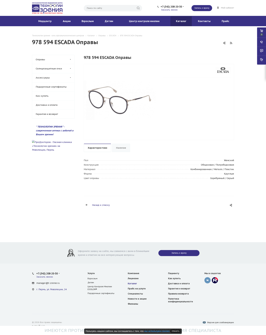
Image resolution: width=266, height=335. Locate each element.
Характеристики (97, 147)
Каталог (181, 21)
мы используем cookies (157, 331)
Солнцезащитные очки (49, 68)
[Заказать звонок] (261, 42)
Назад (85, 102)
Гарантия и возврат (47, 114)
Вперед (155, 102)
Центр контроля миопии (144, 21)
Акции (67, 21)
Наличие (121, 147)
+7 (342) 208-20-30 (171, 6)
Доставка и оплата (47, 104)
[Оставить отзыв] (261, 51)
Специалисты (135, 293)
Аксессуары (43, 77)
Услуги (91, 273)
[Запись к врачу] (261, 60)
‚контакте (207, 280)
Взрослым (88, 21)
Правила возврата (178, 293)
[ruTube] (215, 280)
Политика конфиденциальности (180, 300)
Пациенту (173, 273)
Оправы (40, 59)
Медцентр (45, 21)
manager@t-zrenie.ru (48, 283)
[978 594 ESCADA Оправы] (120, 100)
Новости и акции (137, 298)
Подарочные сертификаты (51, 86)
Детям (109, 21)
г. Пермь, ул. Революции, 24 (51, 289)
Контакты (204, 21)
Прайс (225, 21)
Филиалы (133, 303)
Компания (133, 273)
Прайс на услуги (137, 288)
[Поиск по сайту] (138, 8)
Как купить (42, 95)
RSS (231, 43)
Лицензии (133, 278)
